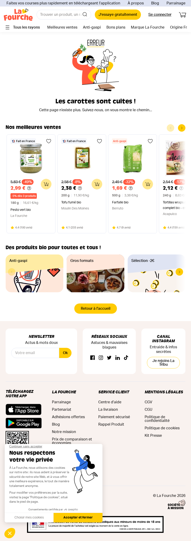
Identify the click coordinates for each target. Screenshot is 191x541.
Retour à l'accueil (95, 308)
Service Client (113, 392)
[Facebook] (92, 358)
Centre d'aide (109, 402)
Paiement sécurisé (114, 417)
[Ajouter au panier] (46, 184)
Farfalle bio (120, 202)
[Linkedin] (117, 358)
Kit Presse (153, 435)
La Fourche (64, 392)
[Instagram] (101, 358)
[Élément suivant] (181, 128)
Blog (155, 3)
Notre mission (64, 432)
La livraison (108, 409)
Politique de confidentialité (157, 419)
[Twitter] (109, 358)
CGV (148, 402)
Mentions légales (164, 392)
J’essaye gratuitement (118, 14)
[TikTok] (126, 358)
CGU (148, 409)
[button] (179, 272)
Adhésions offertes (68, 417)
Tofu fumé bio (71, 202)
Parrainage (176, 3)
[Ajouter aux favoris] (48, 141)
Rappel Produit (111, 424)
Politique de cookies (162, 428)
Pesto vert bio (20, 210)
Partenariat (61, 409)
